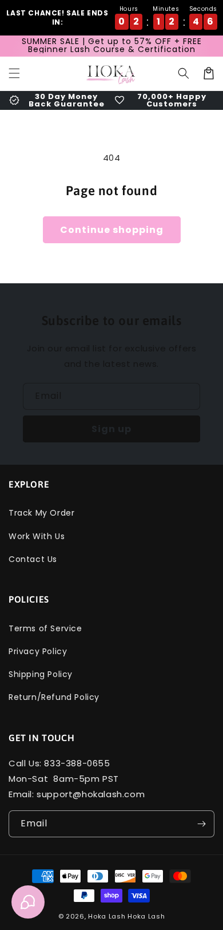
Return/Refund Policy (54, 697)
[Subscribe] (201, 823)
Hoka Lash (106, 916)
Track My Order (41, 513)
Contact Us (33, 559)
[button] (183, 73)
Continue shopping (112, 229)
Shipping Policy (41, 674)
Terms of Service (45, 628)
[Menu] (14, 73)
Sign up (111, 429)
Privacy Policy (38, 651)
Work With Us (37, 536)
